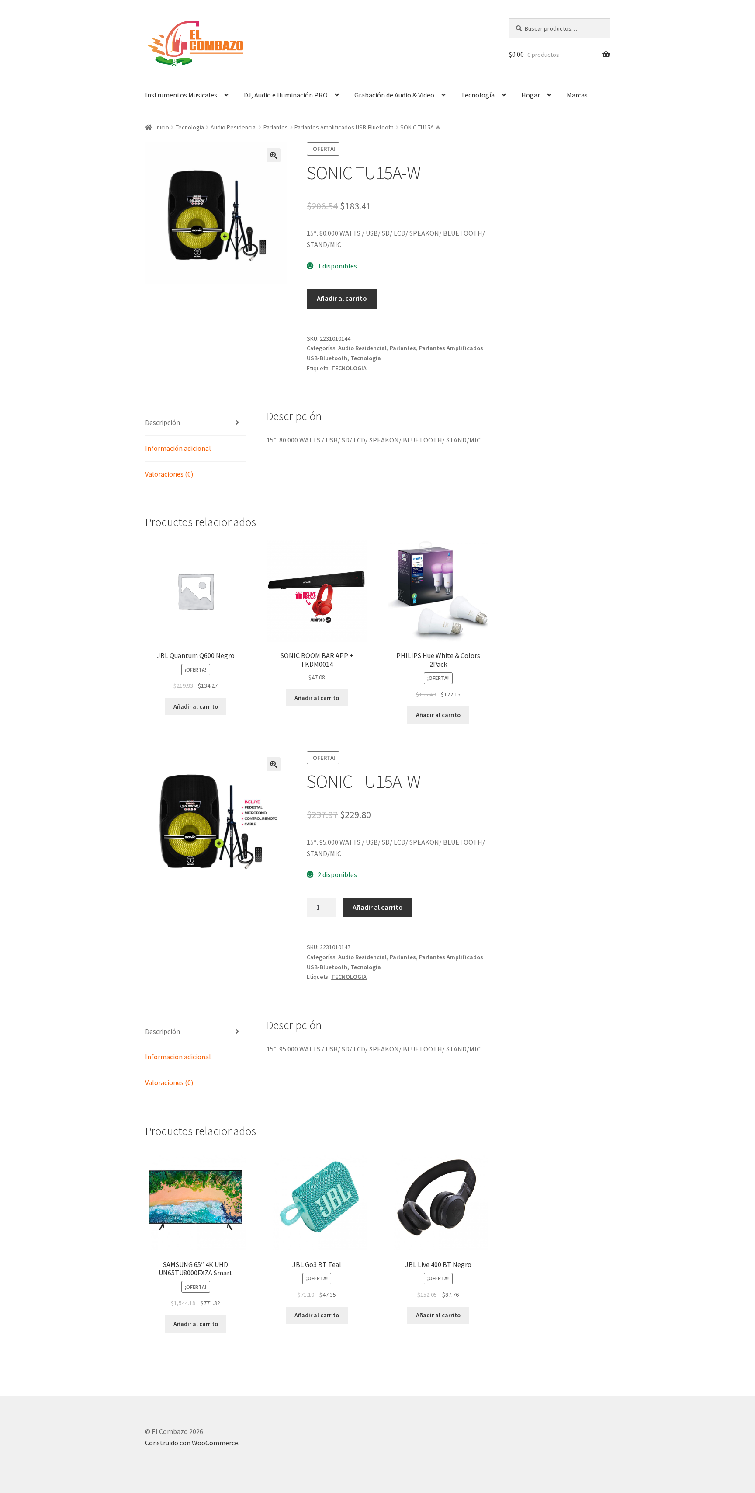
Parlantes (275, 127)
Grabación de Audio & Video (394, 94)
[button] (274, 155)
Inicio (162, 127)
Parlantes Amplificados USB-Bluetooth (344, 127)
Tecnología (478, 94)
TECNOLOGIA (349, 368)
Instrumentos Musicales (181, 94)
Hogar (530, 94)
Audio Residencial (234, 127)
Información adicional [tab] (178, 448)
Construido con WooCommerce (191, 1442)
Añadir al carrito (342, 298)
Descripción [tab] (162, 422)
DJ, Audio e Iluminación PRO (286, 94)
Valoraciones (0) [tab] (169, 474)
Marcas (577, 94)
